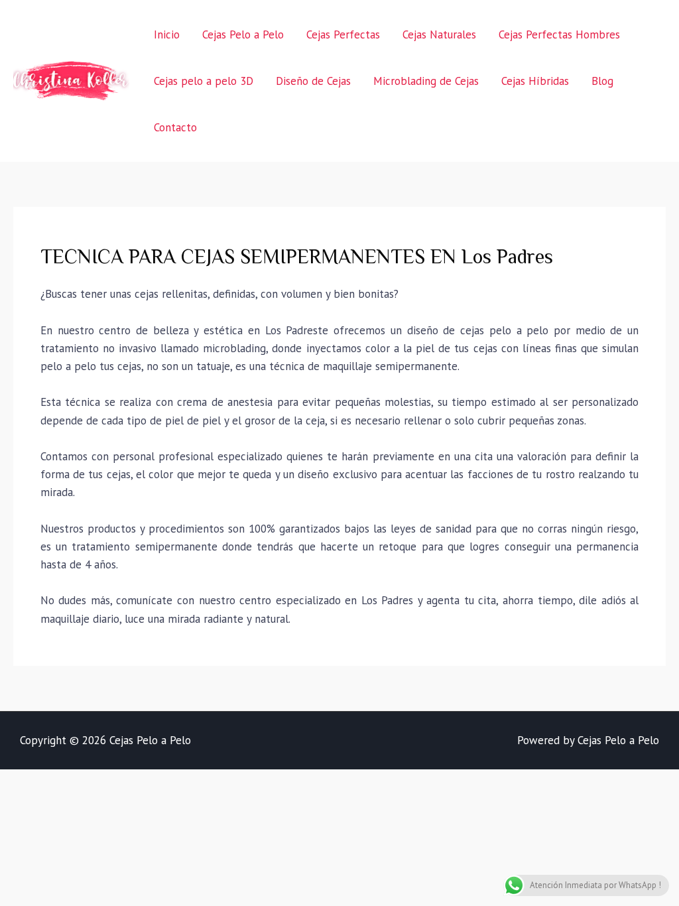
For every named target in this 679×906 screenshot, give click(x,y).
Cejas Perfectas (343, 34)
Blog (602, 81)
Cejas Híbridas (535, 81)
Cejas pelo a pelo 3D (203, 81)
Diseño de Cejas (313, 81)
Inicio (167, 34)
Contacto (175, 127)
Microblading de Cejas (426, 81)
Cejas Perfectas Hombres (559, 34)
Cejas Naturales (439, 34)
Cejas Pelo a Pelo (243, 34)
